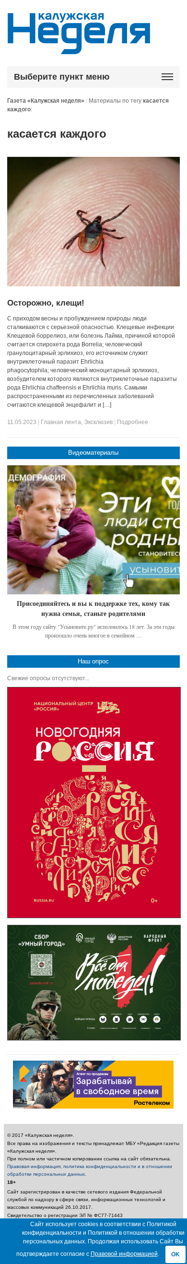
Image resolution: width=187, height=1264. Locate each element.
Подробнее (132, 422)
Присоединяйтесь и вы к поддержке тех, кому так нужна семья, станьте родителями (93, 608)
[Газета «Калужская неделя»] (79, 49)
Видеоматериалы (93, 452)
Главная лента (61, 422)
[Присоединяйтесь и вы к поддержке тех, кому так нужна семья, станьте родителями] (93, 530)
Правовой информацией (124, 1254)
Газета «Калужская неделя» (45, 100)
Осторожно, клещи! (45, 302)
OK (175, 1254)
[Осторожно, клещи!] (93, 284)
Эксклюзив (98, 422)
